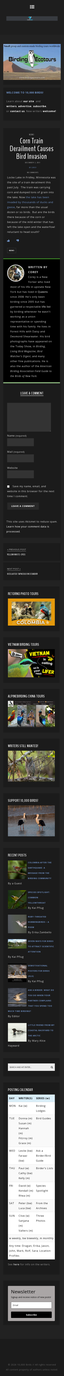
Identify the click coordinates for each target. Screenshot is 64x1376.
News (31, 134)
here (16, 1264)
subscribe (39, 106)
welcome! (49, 111)
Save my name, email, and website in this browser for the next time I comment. (30, 491)
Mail (16, 451)
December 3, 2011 (32, 162)
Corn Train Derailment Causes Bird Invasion (32, 149)
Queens (43, 292)
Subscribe (31, 1314)
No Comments (33, 172)
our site (28, 101)
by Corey (33, 167)
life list (46, 306)
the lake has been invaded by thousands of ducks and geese (30, 202)
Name (17, 435)
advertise (25, 106)
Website (12, 468)
